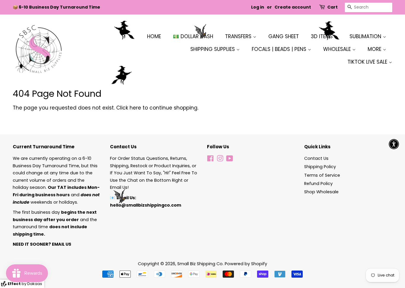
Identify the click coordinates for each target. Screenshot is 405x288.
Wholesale (337, 49)
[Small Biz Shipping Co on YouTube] (229, 159)
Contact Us (316, 158)
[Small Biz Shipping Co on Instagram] (220, 159)
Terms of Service (322, 175)
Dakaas (34, 284)
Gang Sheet (283, 36)
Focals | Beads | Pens (280, 49)
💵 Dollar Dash (193, 36)
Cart (332, 7)
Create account (293, 7)
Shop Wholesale (321, 192)
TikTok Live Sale (368, 61)
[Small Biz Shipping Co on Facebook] (210, 159)
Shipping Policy (320, 167)
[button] (394, 144)
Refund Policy (318, 183)
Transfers (239, 36)
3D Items (322, 36)
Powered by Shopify (246, 264)
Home (154, 36)
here (135, 107)
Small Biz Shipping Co (200, 264)
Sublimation (366, 36)
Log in (257, 7)
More (375, 49)
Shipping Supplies (213, 49)
